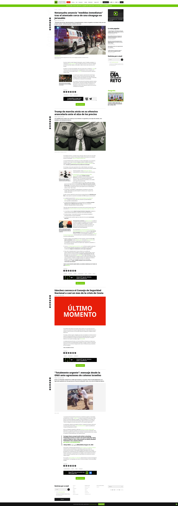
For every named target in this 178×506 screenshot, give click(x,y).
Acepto (113, 62)
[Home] (56, 2)
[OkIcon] (118, 2)
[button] (80, 40)
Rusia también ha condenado (74, 457)
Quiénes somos (87, 486)
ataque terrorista (72, 63)
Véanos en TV (105, 2)
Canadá (65, 273)
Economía (70, 273)
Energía (75, 273)
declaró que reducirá (87, 170)
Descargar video (57, 55)
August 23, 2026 (88, 445)
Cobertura (86, 491)
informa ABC (82, 338)
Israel (71, 94)
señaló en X (76, 418)
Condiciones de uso (88, 494)
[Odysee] (114, 490)
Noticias (73, 2)
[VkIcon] (110, 2)
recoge (93, 68)
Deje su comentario (80, 104)
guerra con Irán (89, 220)
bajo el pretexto (90, 240)
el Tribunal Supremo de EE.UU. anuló (75, 246)
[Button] (101, 2)
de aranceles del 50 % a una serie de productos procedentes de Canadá (83, 230)
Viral (76, 2)
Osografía (111, 91)
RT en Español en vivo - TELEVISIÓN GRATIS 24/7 (115, 20)
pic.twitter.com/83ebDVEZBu (71, 442)
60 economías (79, 255)
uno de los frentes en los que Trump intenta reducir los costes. (81, 208)
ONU (76, 468)
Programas (80, 2)
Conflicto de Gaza (67, 468)
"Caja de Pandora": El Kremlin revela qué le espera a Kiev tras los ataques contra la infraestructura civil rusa (115, 31)
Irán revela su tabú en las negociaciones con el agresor (115, 47)
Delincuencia (66, 94)
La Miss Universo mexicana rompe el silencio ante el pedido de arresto (114, 51)
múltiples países (79, 240)
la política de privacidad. (115, 62)
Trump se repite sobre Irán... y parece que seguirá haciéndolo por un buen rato (115, 104)
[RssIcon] (122, 490)
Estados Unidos (80, 273)
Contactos (86, 488)
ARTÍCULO (67, 265)
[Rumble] (112, 2)
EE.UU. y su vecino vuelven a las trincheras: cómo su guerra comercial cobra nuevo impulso (65, 179)
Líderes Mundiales (75, 494)
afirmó (79, 71)
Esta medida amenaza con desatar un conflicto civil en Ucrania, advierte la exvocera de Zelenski (115, 37)
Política (90, 273)
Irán (85, 273)
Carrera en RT (87, 492)
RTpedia (74, 492)
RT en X (62, 499)
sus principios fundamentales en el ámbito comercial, (81, 163)
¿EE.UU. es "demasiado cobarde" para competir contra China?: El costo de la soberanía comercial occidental (65, 230)
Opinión (85, 2)
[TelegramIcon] (115, 2)
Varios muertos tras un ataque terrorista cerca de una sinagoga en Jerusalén (65, 84)
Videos (74, 489)
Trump (94, 273)
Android (98, 486)
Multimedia (90, 2)
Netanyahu (75, 94)
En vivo (68, 2)
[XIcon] (113, 2)
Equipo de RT (96, 2)
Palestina (80, 468)
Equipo (86, 489)
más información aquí (92, 504)
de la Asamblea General (80, 425)
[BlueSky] (117, 2)
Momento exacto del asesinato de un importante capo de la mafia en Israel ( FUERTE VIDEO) (115, 42)
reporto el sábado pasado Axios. (79, 158)
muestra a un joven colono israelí (87, 429)
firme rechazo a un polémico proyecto (88, 447)
